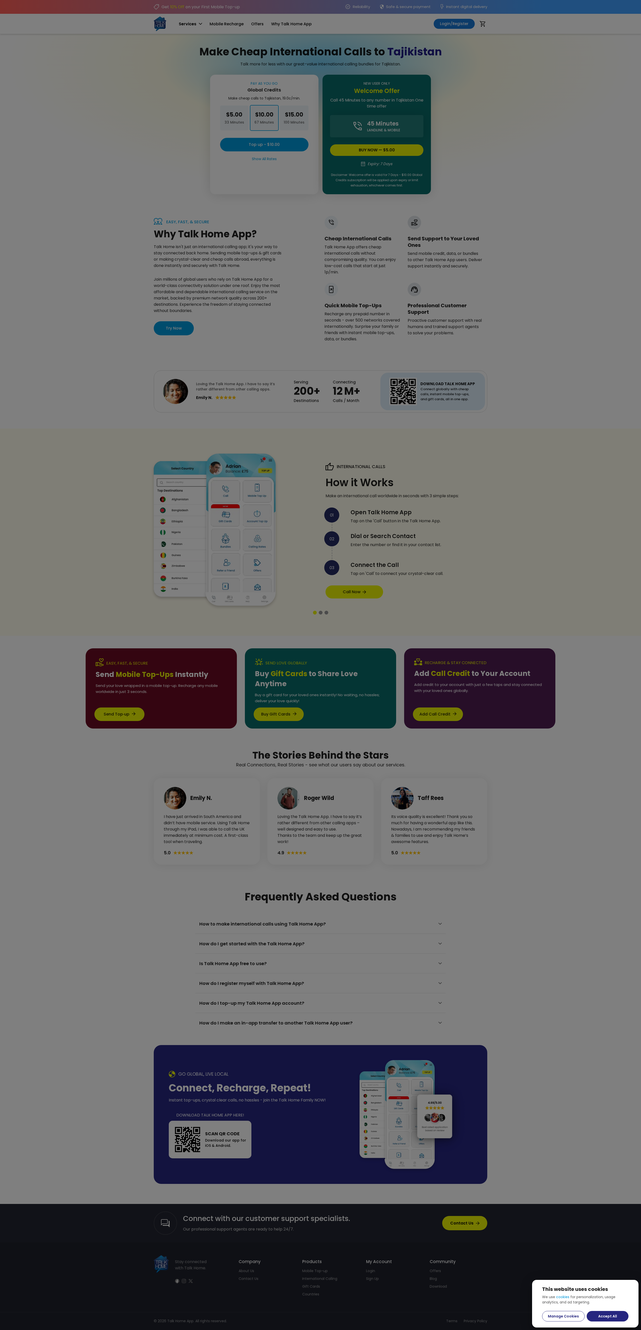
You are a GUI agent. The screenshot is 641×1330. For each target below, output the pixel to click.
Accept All (607, 1316)
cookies (562, 1296)
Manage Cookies (563, 1316)
